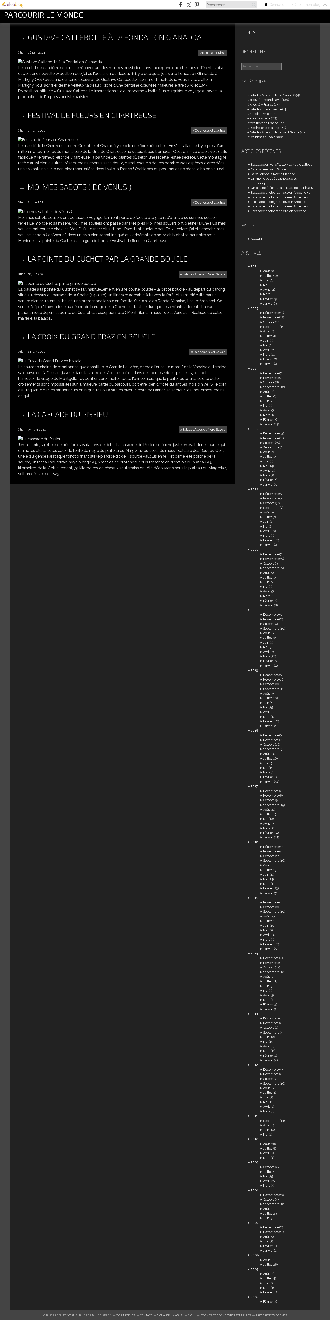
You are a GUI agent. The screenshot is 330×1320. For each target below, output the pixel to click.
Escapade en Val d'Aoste (268, 169)
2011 (254, 1116)
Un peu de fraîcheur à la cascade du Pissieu (282, 188)
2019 (254, 670)
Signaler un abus (170, 1315)
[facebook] (181, 4)
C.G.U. (191, 1315)
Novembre (271, 317)
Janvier (268, 303)
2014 (254, 953)
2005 (254, 1269)
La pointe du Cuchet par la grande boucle (108, 258)
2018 (254, 730)
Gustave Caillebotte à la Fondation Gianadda (114, 37)
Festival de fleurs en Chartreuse (92, 114)
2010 (254, 1139)
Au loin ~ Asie (259, 114)
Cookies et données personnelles (225, 1315)
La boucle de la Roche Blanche (273, 174)
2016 (254, 842)
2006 (255, 1255)
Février (268, 299)
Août (266, 271)
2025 (254, 308)
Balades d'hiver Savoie (209, 352)
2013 (254, 1014)
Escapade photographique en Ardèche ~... (281, 192)
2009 (254, 1162)
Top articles (125, 1315)
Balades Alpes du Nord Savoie (203, 274)
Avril (266, 289)
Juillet (267, 276)
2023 (254, 429)
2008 (255, 1190)
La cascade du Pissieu (68, 413)
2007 (254, 1223)
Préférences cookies (271, 1315)
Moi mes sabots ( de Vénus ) (79, 186)
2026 (254, 266)
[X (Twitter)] (189, 4)
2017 (254, 786)
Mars (266, 294)
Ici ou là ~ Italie (260, 118)
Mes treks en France (264, 123)
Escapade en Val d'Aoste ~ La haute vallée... (282, 164)
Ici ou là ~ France (261, 104)
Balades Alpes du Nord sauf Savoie (274, 132)
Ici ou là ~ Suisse (213, 53)
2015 (254, 898)
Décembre (271, 313)
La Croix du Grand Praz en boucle (92, 336)
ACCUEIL (257, 239)
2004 (255, 1297)
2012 (254, 1065)
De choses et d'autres (210, 130)
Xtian (71, 1315)
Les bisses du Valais (264, 137)
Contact (250, 32)
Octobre (268, 322)
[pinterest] (197, 4)
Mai (265, 285)
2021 (254, 549)
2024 (254, 368)
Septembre (271, 327)
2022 (254, 489)
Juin (266, 280)
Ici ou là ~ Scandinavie (265, 100)
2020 (254, 610)
